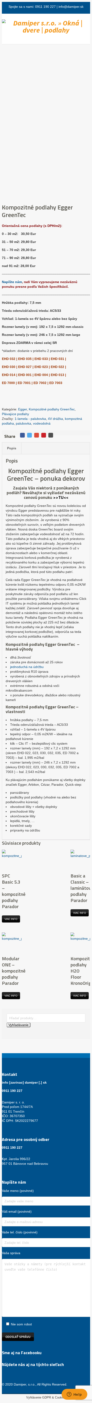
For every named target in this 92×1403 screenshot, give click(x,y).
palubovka (23, 423)
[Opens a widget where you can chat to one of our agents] (74, 1395)
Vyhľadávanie (18, 1025)
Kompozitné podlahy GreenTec (52, 409)
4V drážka (55, 419)
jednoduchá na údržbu (27, 667)
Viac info (10, 919)
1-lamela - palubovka (30, 419)
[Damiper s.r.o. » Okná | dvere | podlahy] (46, 26)
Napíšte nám (12, 282)
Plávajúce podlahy (15, 414)
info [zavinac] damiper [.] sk (24, 1082)
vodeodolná (41, 423)
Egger (22, 409)
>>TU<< (60, 497)
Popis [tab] (11, 448)
